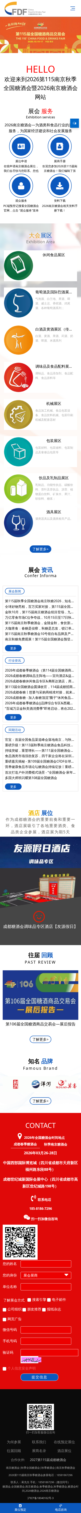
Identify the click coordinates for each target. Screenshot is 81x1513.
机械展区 (53, 403)
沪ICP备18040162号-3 (40, 1498)
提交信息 (39, 1377)
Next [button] (76, 1084)
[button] (31, 1359)
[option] (40, 890)
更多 (13, 648)
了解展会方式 (14, 1300)
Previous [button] (5, 1086)
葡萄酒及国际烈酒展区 (54, 291)
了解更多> (40, 549)
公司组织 (14, 1309)
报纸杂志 (54, 1309)
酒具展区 (53, 511)
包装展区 (53, 440)
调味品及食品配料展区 (54, 366)
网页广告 (14, 1319)
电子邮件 (59, 1299)
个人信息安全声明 (21, 1368)
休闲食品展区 (54, 254)
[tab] (25, 1144)
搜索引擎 (39, 1299)
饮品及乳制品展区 (54, 477)
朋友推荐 (34, 1309)
